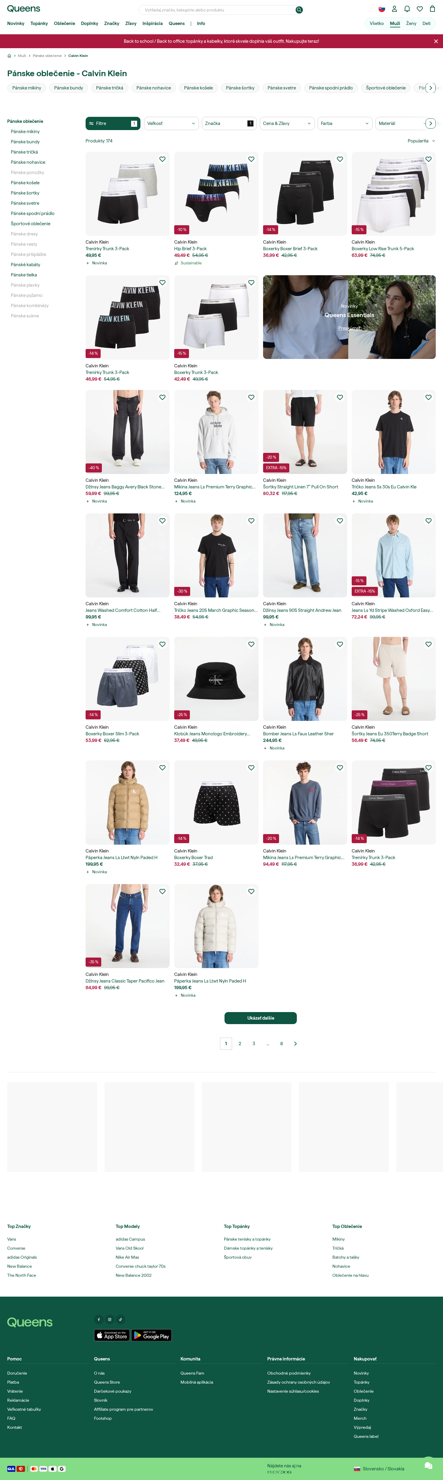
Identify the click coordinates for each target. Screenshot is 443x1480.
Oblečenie (64, 23)
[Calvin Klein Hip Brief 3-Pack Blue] (216, 194)
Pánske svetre (25, 203)
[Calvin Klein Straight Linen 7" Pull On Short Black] (305, 432)
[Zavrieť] (436, 41)
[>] (431, 88)
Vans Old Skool (129, 1248)
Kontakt (14, 1427)
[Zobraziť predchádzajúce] (295, 1044)
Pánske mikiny (25, 131)
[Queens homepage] (23, 8)
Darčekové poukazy (112, 1391)
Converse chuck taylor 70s (140, 1266)
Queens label (366, 1436)
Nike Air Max (127, 1257)
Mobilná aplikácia (197, 1382)
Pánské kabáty (25, 264)
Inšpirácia (153, 23)
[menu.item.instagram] (110, 1319)
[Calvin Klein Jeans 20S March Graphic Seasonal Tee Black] (216, 555)
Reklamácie (18, 1400)
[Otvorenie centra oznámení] (407, 8)
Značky (111, 23)
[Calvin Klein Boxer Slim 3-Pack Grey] (128, 679)
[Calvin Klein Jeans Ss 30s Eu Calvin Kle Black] (394, 432)
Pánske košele (25, 182)
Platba (13, 1382)
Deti (427, 23)
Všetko (377, 23)
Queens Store (107, 1382)
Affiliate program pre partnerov (123, 1409)
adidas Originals (22, 1257)
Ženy (411, 23)
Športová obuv (238, 1257)
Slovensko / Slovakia (383, 1469)
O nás (99, 1373)
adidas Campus (130, 1239)
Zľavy (131, 23)
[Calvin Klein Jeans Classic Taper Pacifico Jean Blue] (128, 926)
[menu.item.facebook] (99, 1319)
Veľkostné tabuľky (24, 1409)
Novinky (15, 23)
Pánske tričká (24, 152)
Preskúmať (349, 328)
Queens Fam (192, 1373)
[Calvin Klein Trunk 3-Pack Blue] (128, 317)
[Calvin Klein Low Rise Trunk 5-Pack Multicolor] (394, 194)
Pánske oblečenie (25, 121)
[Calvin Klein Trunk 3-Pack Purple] (394, 802)
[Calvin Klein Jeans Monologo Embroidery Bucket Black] (216, 679)
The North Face (21, 1275)
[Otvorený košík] (432, 8)
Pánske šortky (25, 193)
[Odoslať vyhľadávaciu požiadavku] (299, 10)
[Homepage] (48, 1322)
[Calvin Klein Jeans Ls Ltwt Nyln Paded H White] (216, 926)
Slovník (100, 1400)
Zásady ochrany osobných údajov (298, 1382)
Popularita (418, 141)
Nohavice (341, 1266)
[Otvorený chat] (428, 1466)
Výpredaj (362, 1427)
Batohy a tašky (345, 1257)
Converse (16, 1248)
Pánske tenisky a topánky (247, 1239)
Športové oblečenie (30, 223)
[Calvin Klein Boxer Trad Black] (216, 802)
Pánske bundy (25, 142)
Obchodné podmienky (289, 1373)
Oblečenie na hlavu (350, 1275)
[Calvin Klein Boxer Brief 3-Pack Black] (305, 194)
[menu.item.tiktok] (120, 1319)
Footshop (103, 1418)
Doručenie (17, 1373)
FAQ (11, 1418)
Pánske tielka (24, 275)
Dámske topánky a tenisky (248, 1248)
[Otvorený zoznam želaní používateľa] (419, 8)
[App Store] (112, 1335)
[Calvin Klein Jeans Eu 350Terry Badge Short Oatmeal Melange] (394, 679)
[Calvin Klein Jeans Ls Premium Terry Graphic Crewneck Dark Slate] (305, 802)
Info (201, 23)
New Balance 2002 (134, 1275)
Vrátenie (15, 1391)
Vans (11, 1239)
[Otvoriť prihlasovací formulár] (394, 8)
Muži (395, 23)
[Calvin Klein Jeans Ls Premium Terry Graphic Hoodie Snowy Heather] (216, 432)
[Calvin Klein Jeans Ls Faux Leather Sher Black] (305, 679)
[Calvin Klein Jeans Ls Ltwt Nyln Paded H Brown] (128, 802)
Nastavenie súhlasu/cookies (293, 1391)
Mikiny (338, 1239)
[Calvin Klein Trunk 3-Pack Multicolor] (128, 194)
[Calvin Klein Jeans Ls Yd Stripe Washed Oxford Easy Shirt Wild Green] (394, 555)
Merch (360, 1418)
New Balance (19, 1266)
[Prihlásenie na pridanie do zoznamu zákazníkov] (162, 159)
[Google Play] (151, 1335)
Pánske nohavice (28, 162)
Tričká (338, 1248)
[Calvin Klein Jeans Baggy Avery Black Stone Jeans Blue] (128, 432)
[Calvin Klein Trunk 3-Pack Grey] (216, 317)
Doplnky (89, 23)
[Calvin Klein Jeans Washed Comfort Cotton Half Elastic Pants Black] (128, 555)
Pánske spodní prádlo (33, 213)
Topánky (39, 23)
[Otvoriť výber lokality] (382, 8)
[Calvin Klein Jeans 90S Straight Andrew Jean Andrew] (305, 555)
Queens (177, 23)
